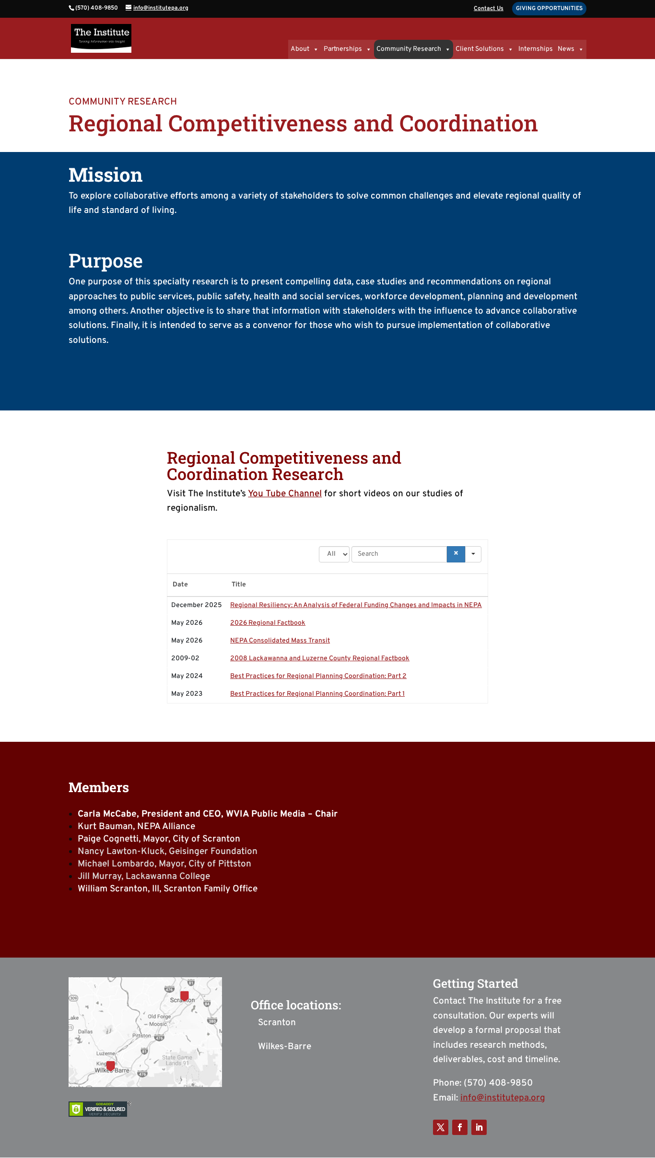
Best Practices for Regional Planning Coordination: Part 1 (317, 694)
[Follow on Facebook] (460, 1127)
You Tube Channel (285, 494)
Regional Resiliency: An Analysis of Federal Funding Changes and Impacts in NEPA (356, 605)
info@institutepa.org (502, 1098)
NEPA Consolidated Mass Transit (280, 641)
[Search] (456, 554)
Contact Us (488, 9)
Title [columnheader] (239, 585)
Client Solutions (480, 49)
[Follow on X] (440, 1127)
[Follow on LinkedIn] (479, 1127)
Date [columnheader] (180, 585)
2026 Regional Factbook (267, 623)
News (566, 49)
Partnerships (343, 49)
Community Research (408, 49)
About (300, 49)
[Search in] (473, 554)
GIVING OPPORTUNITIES (549, 8)
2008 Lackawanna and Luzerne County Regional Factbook (319, 659)
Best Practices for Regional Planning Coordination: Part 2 (318, 676)
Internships (535, 49)
